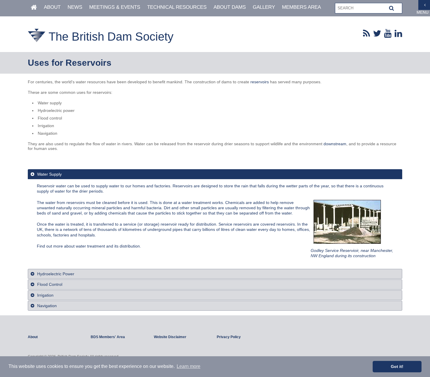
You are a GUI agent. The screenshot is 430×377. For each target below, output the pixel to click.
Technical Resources (177, 7)
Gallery (264, 7)
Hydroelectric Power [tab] (55, 273)
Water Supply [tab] (49, 174)
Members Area (301, 7)
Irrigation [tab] (45, 295)
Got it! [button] (397, 366)
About (52, 7)
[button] (391, 8)
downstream (335, 143)
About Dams (230, 7)
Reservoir (46, 186)
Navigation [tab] (47, 305)
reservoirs (259, 81)
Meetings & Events (114, 7)
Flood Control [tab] (49, 284)
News (75, 7)
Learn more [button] (188, 366)
